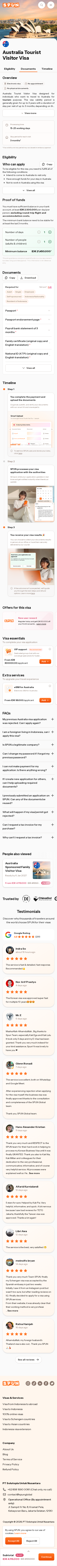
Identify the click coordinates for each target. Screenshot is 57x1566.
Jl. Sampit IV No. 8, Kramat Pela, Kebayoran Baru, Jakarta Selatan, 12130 (30, 1505)
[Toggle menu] (50, 5)
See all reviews (26, 1359)
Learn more (20, 1533)
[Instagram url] (28, 1383)
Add (43, 661)
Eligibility (9, 68)
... (33, 1173)
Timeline (47, 68)
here (20, 453)
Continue (46, 1556)
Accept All (13, 1540)
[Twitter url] (52, 1383)
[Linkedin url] (40, 1383)
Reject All (31, 1540)
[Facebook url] (46, 1383)
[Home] (11, 5)
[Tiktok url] (34, 1383)
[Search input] (41, 5)
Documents (28, 68)
